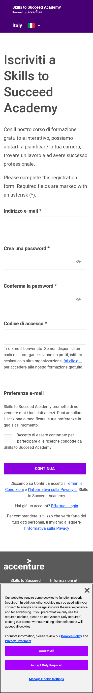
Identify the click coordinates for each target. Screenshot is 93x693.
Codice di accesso (25, 323)
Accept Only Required (46, 665)
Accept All (46, 651)
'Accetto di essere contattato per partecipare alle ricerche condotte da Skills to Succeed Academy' (43, 441)
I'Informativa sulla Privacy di (53, 490)
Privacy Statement (18, 641)
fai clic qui (72, 361)
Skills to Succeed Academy (36, 7)
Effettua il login (64, 506)
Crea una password (27, 248)
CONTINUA (45, 469)
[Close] (87, 590)
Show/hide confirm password (78, 299)
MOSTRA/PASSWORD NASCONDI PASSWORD (78, 261)
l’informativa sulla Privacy (46, 528)
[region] (46, 638)
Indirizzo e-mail (22, 211)
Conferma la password (30, 286)
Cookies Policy (71, 636)
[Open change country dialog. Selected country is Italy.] (34, 25)
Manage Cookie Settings (46, 679)
